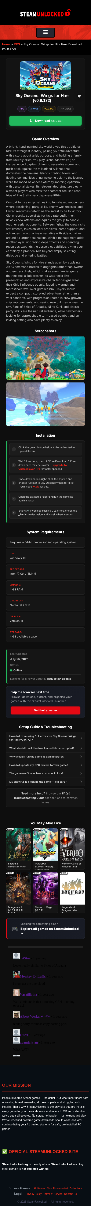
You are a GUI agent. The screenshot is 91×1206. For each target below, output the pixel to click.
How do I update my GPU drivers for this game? (38, 765)
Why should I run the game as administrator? (37, 756)
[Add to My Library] (79, 96)
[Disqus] (45, 1003)
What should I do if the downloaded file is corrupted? (41, 748)
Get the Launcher (45, 710)
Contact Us (70, 1193)
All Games (39, 1188)
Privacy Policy (34, 1193)
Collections (76, 1188)
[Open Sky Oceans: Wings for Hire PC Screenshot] (45, 358)
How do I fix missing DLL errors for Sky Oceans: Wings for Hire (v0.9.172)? (42, 738)
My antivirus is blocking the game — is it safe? (38, 781)
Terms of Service (52, 1193)
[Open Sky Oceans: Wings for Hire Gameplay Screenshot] (45, 404)
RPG (17, 44)
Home (6, 44)
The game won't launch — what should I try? (36, 773)
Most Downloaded (57, 1188)
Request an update (59, 678)
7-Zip (36, 486)
